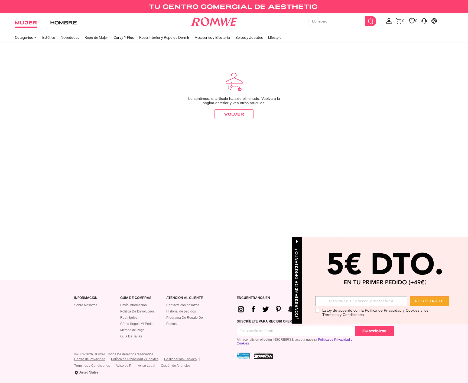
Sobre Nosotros (85, 305)
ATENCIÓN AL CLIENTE (184, 298)
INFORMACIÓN (86, 298)
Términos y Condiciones (92, 366)
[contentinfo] (274, 309)
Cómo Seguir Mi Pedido (137, 324)
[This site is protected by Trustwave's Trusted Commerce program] (243, 356)
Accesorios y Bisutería (212, 37)
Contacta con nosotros (182, 305)
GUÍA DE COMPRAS (135, 298)
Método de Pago (132, 330)
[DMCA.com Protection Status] (263, 356)
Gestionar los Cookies (180, 359)
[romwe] (214, 20)
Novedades (70, 37)
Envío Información (133, 305)
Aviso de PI (124, 366)
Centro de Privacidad (89, 359)
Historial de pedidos (181, 311)
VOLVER (234, 114)
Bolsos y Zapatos (249, 37)
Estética (48, 37)
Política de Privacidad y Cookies (134, 359)
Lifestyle (274, 37)
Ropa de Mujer (96, 37)
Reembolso (128, 318)
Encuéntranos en (253, 298)
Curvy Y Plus (123, 37)
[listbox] (389, 20)
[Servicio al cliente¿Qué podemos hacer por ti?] (424, 20)
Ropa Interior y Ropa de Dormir (164, 37)
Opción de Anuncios (175, 366)
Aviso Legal (146, 366)
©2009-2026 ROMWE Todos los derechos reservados (113, 354)
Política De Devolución (137, 311)
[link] (234, 6)
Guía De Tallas (131, 336)
